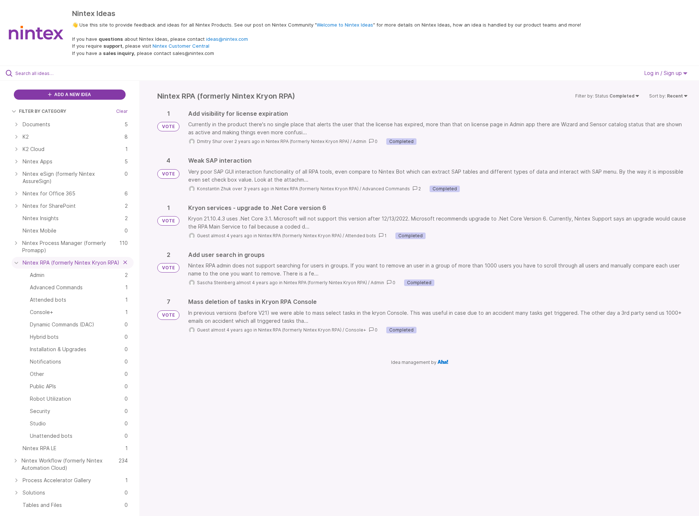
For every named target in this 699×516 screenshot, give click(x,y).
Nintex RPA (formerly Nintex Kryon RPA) (307, 141)
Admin (359, 141)
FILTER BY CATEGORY (42, 111)
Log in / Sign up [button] (663, 73)
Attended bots (360, 235)
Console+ (355, 330)
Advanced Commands (386, 188)
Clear (122, 111)
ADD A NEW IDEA (72, 94)
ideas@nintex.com (227, 39)
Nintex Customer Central (181, 46)
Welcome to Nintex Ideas (345, 25)
